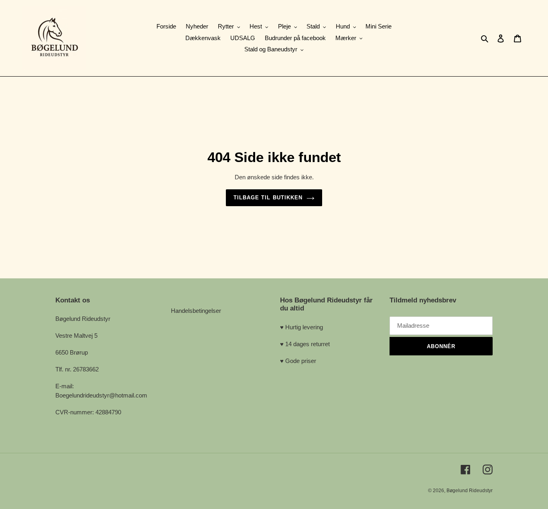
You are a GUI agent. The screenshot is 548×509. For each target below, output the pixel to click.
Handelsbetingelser (196, 310)
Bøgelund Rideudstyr (470, 490)
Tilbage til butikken (267, 198)
